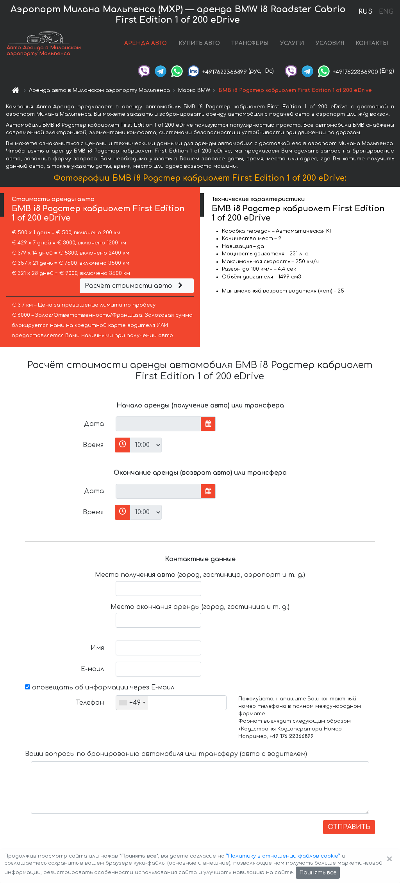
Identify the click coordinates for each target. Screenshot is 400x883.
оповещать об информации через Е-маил (102, 687)
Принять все (317, 873)
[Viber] (144, 71)
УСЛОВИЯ (330, 43)
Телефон (90, 702)
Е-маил (92, 669)
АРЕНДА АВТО (145, 43)
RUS (365, 11)
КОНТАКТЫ (371, 43)
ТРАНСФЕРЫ (249, 43)
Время (93, 445)
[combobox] (132, 703)
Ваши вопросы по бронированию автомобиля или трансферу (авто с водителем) (166, 753)
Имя (97, 647)
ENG (386, 11)
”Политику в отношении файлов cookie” (283, 856)
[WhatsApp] (177, 71)
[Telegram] (160, 71)
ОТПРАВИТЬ (349, 827)
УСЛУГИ (292, 43)
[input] (158, 423)
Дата (94, 423)
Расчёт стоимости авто (129, 285)
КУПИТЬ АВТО (199, 43)
